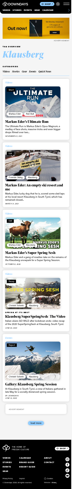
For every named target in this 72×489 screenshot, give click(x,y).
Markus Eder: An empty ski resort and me (34, 187)
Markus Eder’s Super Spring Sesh (30, 252)
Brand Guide (26, 462)
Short (11, 89)
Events (28, 10)
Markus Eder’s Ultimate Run (27, 121)
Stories (17, 10)
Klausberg (32, 177)
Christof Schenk (16, 305)
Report (12, 345)
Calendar (48, 10)
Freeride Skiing (16, 177)
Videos (6, 10)
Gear (37, 10)
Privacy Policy (8, 478)
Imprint (21, 478)
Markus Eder (15, 113)
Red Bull (30, 113)
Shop (48, 4)
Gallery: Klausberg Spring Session (31, 384)
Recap (11, 281)
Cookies (50, 478)
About (48, 458)
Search (58, 4)
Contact (49, 462)
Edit (10, 153)
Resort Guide (27, 466)
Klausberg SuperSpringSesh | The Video (35, 316)
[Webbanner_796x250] (36, 28)
